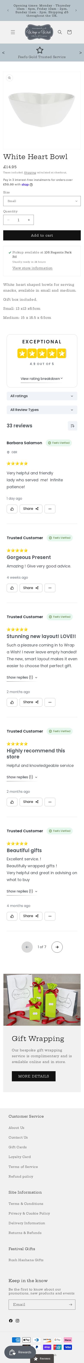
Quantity (10, 211)
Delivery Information (27, 1223)
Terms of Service (23, 1167)
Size (6, 192)
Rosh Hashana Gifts (26, 1260)
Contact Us (18, 1137)
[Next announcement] (76, 10)
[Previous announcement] (8, 10)
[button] (13, 32)
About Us (17, 1128)
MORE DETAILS (33, 1076)
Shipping (30, 172)
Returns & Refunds (25, 1233)
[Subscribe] (70, 1305)
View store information (32, 268)
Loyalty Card (20, 1157)
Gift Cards (18, 1147)
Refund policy (21, 1176)
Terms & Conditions (26, 1204)
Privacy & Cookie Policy (29, 1213)
